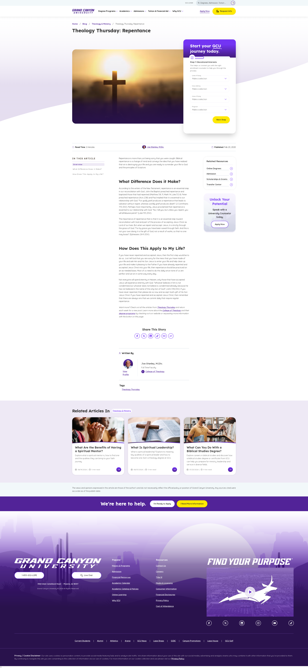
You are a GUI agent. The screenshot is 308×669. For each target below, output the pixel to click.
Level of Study (196, 75)
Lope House (212, 641)
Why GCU (116, 600)
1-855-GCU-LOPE (29, 575)
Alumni (100, 641)
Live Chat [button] (88, 575)
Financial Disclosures (165, 594)
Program (195, 106)
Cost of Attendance (165, 606)
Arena (127, 641)
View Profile (126, 373)
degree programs (127, 313)
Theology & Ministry (101, 24)
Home (75, 24)
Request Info (226, 11)
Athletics (114, 641)
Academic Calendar (121, 583)
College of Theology (171, 310)
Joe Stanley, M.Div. (155, 147)
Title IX (159, 577)
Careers (159, 571)
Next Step (221, 119)
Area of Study (196, 96)
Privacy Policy (162, 600)
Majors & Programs (121, 566)
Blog (85, 24)
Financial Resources (121, 577)
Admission (116, 571)
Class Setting (196, 86)
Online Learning (119, 594)
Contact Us (161, 566)
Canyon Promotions (192, 641)
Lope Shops (158, 641)
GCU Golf (229, 641)
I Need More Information (192, 503)
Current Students (82, 641)
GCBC (173, 641)
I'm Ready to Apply (162, 503)
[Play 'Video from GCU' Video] (250, 592)
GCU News (142, 641)
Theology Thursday (166, 307)
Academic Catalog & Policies (125, 589)
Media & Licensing (164, 583)
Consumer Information (166, 589)
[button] (209, 78)
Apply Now (205, 11)
